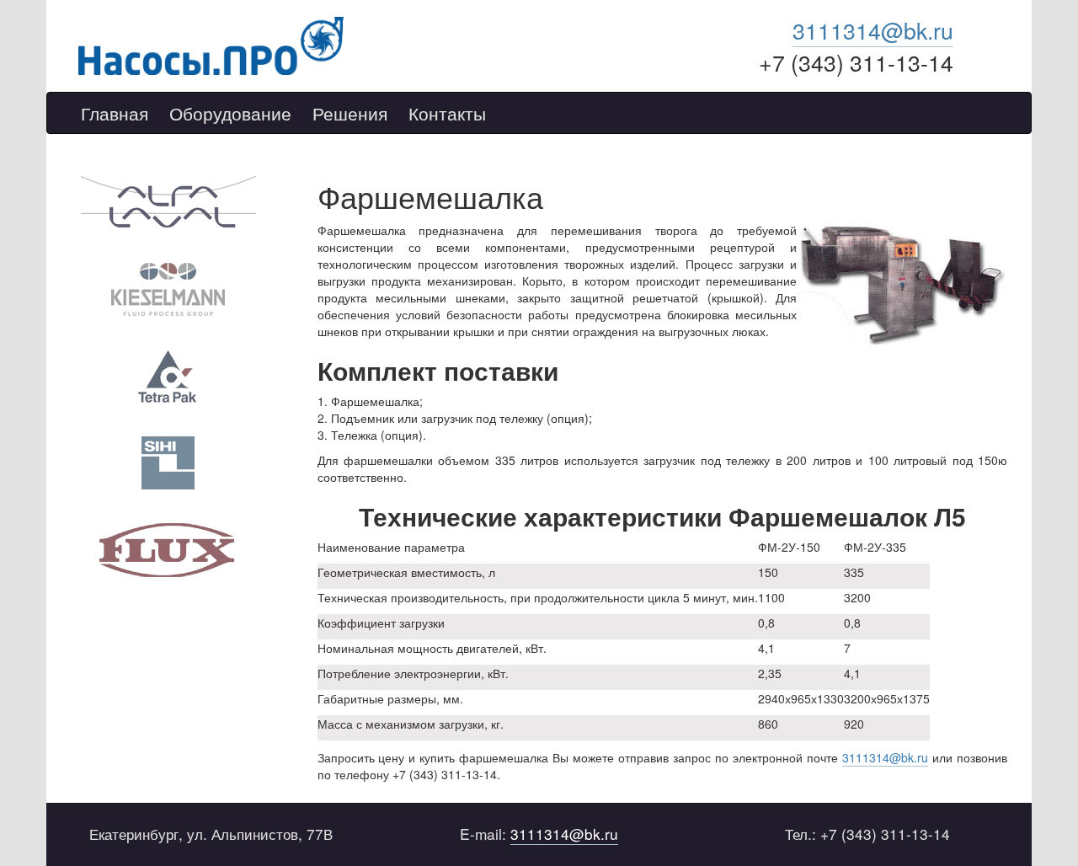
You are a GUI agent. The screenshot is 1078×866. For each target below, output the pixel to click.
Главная (114, 114)
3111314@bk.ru (872, 29)
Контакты (447, 114)
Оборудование (230, 114)
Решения (349, 114)
